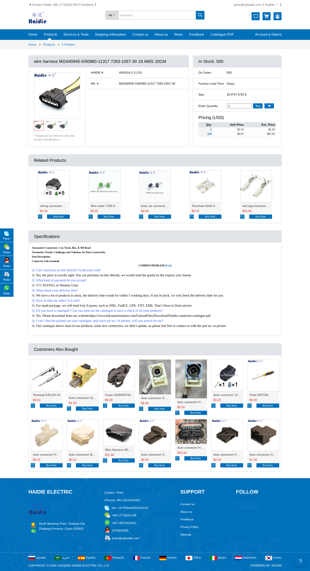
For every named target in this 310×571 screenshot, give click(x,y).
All (112, 15)
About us (161, 34)
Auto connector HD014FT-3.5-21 (163, 398)
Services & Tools (76, 34)
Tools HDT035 (258, 395)
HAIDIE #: (97, 72)
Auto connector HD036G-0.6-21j (162, 454)
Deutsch (172, 557)
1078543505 (120, 530)
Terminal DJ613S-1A (46, 395)
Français (146, 557)
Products (50, 34)
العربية (65, 557)
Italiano (222, 557)
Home (33, 34)
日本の (197, 557)
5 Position (68, 44)
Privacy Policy (189, 527)
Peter (6, 238)
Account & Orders (268, 34)
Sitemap (185, 534)
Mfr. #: (95, 83)
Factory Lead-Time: (211, 83)
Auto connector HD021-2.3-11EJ (54, 454)
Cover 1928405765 (118, 395)
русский (41, 557)
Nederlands (249, 557)
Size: (201, 94)
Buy (258, 106)
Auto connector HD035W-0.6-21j (235, 454)
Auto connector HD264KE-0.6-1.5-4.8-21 (204, 447)
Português (118, 557)
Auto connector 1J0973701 (231, 395)
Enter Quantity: (208, 106)
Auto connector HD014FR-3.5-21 (199, 402)
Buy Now (58, 216)
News (178, 34)
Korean (277, 557)
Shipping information (110, 34)
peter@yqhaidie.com (247, 4)
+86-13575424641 (124, 523)
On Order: (205, 72)
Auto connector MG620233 (87, 454)
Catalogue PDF (222, 34)
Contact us (140, 34)
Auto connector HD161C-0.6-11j (270, 454)
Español (90, 557)
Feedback (87, 4)
